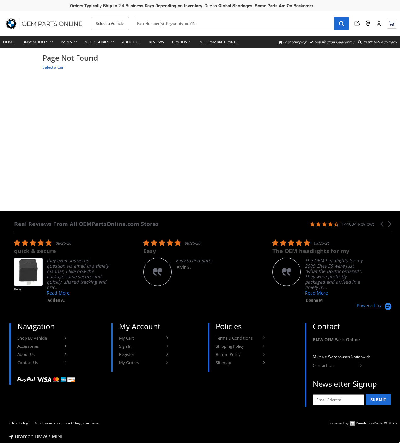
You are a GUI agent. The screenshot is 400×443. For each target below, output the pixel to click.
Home (8, 42)
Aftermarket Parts (219, 42)
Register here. (87, 423)
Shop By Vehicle (32, 338)
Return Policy (228, 354)
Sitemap (223, 362)
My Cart (126, 338)
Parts (66, 42)
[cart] (392, 24)
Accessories (97, 42)
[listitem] (61, 271)
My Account (379, 23)
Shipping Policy (230, 346)
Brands (179, 42)
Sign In (125, 346)
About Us (131, 42)
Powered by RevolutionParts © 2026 (362, 423)
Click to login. (20, 423)
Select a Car (53, 67)
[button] (382, 224)
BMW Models (35, 42)
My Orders (129, 362)
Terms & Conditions (234, 338)
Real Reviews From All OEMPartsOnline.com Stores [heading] (86, 224)
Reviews (156, 42)
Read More (58, 293)
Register (126, 354)
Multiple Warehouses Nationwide (342, 356)
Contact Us (27, 362)
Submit (378, 399)
